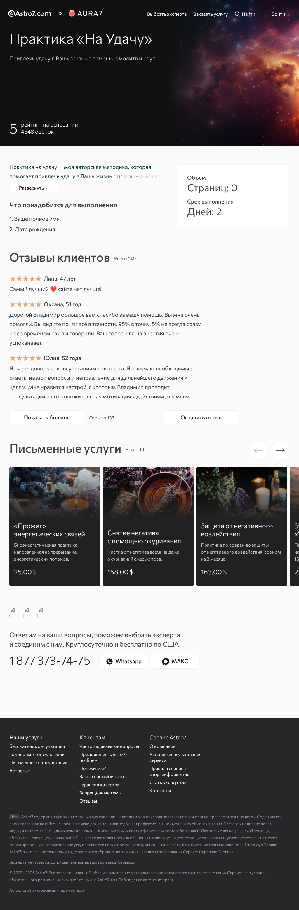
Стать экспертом (168, 782)
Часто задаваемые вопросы (109, 746)
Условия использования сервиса (175, 757)
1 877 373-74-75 (49, 660)
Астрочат (19, 770)
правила (209, 851)
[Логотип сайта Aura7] (85, 14)
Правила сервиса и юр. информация (169, 771)
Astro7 (72, 837)
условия (147, 851)
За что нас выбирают (102, 776)
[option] (54, 526)
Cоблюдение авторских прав (145, 879)
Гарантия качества (99, 784)
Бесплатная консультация (37, 746)
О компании (163, 746)
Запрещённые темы (100, 792)
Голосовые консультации (37, 754)
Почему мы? (92, 768)
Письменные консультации (38, 762)
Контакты (160, 790)
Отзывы (88, 801)
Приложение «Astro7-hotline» (103, 757)
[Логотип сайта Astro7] (32, 14)
